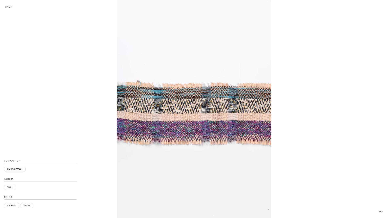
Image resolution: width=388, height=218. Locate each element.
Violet (26, 205)
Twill (10, 187)
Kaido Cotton (14, 169)
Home (8, 7)
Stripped (11, 205)
